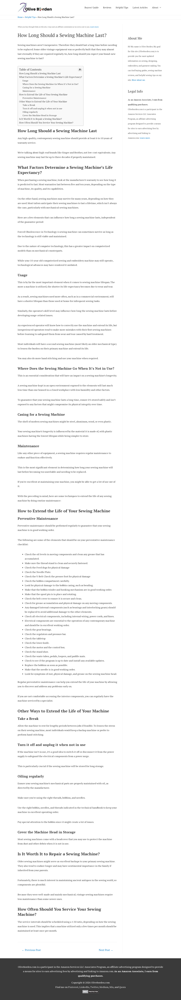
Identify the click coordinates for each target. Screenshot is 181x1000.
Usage (25, 80)
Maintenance (29, 90)
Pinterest (73, 987)
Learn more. (94, 27)
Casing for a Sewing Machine (36, 87)
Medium (103, 987)
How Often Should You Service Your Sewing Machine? (46, 122)
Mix (111, 987)
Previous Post (31, 950)
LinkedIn (84, 987)
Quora (122, 987)
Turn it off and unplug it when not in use (42, 108)
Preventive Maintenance (34, 98)
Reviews (107, 7)
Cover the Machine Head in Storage (40, 115)
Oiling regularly (30, 111)
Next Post (106, 950)
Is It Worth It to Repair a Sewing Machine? (40, 118)
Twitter (94, 987)
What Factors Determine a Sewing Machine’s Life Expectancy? (50, 76)
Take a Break (29, 105)
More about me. (138, 80)
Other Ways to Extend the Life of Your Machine (43, 101)
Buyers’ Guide (92, 7)
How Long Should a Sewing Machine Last (40, 73)
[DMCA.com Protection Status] (91, 991)
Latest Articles (140, 7)
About (155, 7)
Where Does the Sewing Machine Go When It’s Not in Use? (50, 84)
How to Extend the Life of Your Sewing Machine (43, 94)
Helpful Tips (122, 7)
